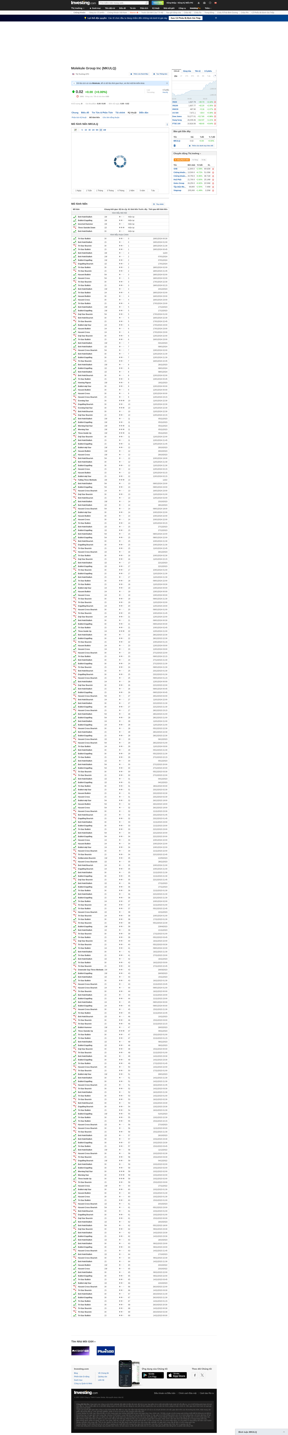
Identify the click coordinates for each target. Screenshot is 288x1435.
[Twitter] (202, 1375)
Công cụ (182, 8)
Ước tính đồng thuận (111, 117)
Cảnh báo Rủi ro (207, 1393)
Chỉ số (176, 71)
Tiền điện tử (110, 8)
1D (101, 130)
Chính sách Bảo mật (187, 1393)
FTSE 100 (176, 124)
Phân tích (144, 8)
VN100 (175, 106)
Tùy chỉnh (160, 204)
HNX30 (175, 109)
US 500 (175, 113)
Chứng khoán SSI (181, 176)
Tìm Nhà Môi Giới (82, 1341)
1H (93, 130)
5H (97, 130)
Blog (76, 1373)
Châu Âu (197, 13)
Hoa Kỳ (165, 92)
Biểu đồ (122, 8)
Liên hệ (101, 1380)
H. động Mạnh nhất (182, 160)
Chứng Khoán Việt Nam (117, 13)
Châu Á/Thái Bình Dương (227, 13)
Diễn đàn (143, 112)
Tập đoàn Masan (181, 187)
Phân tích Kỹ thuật (79, 117)
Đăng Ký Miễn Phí (185, 3)
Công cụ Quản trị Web (83, 1383)
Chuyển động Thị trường (186, 153)
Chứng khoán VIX (181, 172)
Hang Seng (177, 120)
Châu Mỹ (187, 13)
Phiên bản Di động (81, 1377)
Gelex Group (179, 183)
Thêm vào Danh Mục (141, 74)
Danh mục (96, 8)
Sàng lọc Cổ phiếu (96, 13)
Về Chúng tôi (103, 1373)
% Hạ (204, 160)
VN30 (174, 102)
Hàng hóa (187, 71)
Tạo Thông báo (161, 74)
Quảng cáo (102, 1377)
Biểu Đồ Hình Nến (75, 130)
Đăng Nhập (171, 3)
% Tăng (195, 160)
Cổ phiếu (208, 71)
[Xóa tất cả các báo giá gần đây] (175, 145)
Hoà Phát (177, 180)
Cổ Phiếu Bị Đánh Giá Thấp (263, 13)
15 (86, 130)
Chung (75, 112)
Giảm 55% (157, 3)
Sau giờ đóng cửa (173, 13)
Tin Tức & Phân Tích (102, 112)
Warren (133, 13)
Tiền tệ (198, 71)
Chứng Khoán (79, 13)
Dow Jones (177, 116)
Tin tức (133, 8)
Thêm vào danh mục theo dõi (202, 145)
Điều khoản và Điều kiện (164, 1393)
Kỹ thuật (155, 8)
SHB (175, 169)
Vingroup (177, 190)
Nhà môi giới (169, 8)
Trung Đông (209, 13)
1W (104, 130)
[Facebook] (195, 1375)
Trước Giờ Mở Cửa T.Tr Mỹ (152, 13)
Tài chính (120, 112)
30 (89, 130)
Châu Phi (245, 13)
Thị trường (76, 8)
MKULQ (177, 141)
